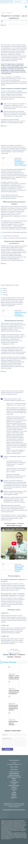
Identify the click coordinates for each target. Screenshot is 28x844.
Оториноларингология (14, 785)
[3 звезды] (10, 650)
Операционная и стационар (14, 776)
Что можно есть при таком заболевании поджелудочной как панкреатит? (13, 707)
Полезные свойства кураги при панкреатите (13, 723)
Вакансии (14, 778)
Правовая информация (14, 775)
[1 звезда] (7, 650)
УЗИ (14, 790)
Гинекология (14, 797)
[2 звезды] (9, 650)
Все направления (14, 782)
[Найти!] (25, 2)
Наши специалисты (14, 773)
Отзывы (14, 780)
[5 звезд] (12, 650)
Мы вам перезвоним (14, 760)
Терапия (14, 792)
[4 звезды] (11, 650)
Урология (14, 783)
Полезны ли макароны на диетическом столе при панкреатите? (14, 692)
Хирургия (14, 795)
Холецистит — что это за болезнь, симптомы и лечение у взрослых (14, 677)
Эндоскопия (14, 788)
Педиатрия (14, 794)
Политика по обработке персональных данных (14, 809)
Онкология (14, 787)
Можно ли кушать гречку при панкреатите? (20, 313)
